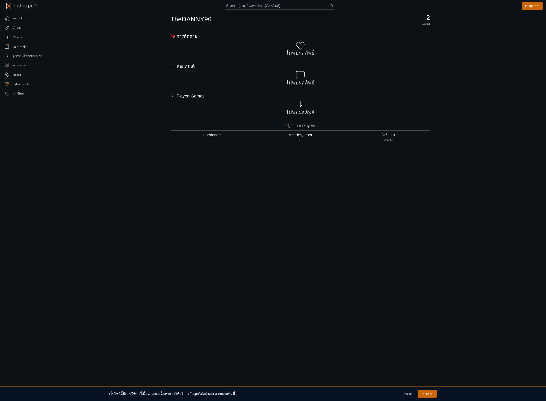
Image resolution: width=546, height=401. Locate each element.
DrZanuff (388, 137)
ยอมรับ (427, 393)
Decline (407, 393)
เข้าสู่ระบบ (532, 6)
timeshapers (212, 137)
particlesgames (300, 137)
